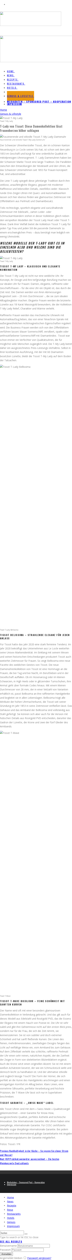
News (10, 1201)
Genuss (11, 1222)
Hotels (10, 1218)
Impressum (14, 104)
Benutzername (8, 1245)
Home (10, 1197)
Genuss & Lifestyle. (20, 96)
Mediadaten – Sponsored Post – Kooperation (39, 101)
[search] (26, 1233)
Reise (10, 1209)
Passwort (5, 1249)
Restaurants (14, 1213)
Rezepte (11, 1205)
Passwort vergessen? (39, 1258)
